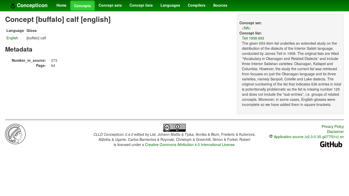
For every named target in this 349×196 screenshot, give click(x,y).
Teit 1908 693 (253, 38)
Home (61, 5)
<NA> (246, 27)
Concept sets (110, 5)
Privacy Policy (333, 126)
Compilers (196, 5)
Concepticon (31, 5)
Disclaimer (335, 131)
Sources (220, 5)
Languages (170, 5)
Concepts (82, 5)
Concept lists (141, 5)
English (12, 37)
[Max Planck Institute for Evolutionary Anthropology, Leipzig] (15, 133)
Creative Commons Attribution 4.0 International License (190, 144)
